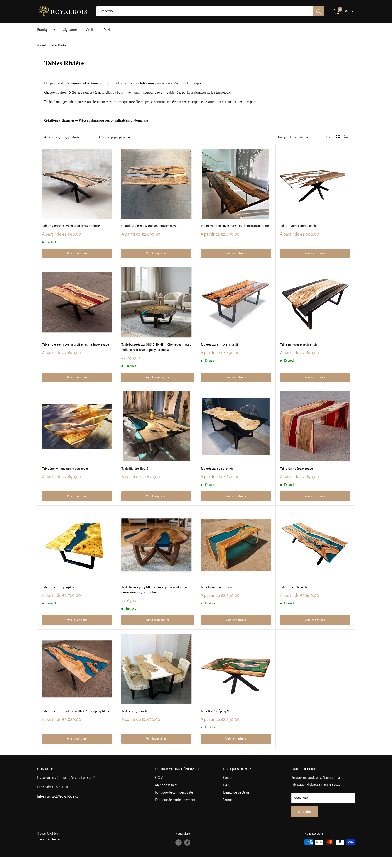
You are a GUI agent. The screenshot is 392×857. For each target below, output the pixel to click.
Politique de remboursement (175, 800)
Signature (70, 30)
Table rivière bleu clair (294, 587)
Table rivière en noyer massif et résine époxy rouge (75, 344)
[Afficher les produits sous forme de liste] (346, 137)
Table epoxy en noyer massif (219, 344)
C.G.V (159, 777)
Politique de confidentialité (174, 792)
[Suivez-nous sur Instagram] (178, 842)
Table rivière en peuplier (58, 587)
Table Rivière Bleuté (134, 468)
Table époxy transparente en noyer (65, 468)
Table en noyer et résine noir (298, 344)
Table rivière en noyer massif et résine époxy (71, 225)
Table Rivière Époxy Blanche (298, 225)
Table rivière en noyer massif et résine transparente (235, 225)
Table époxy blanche (135, 711)
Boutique (43, 30)
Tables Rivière (58, 45)
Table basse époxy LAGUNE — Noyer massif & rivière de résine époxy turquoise (156, 590)
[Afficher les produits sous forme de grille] (338, 137)
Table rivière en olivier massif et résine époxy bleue (76, 711)
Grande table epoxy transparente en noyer (149, 225)
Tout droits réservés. (49, 839)
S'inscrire (304, 811)
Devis (107, 30)
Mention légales (166, 785)
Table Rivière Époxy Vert (217, 711)
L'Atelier (90, 30)
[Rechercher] (318, 11)
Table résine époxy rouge (296, 468)
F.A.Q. (227, 785)
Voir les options (77, 253)
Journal (228, 800)
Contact (228, 777)
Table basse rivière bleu (216, 587)
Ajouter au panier (157, 377)
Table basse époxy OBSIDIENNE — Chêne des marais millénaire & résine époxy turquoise (156, 347)
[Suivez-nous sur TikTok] (187, 842)
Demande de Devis (236, 792)
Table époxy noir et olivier (218, 468)
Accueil (41, 45)
